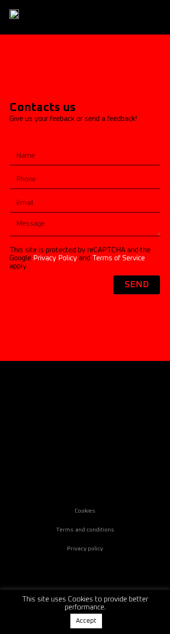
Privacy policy (85, 549)
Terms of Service (118, 258)
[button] (154, 17)
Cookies (85, 511)
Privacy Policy (55, 258)
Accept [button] (86, 621)
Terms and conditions (85, 530)
